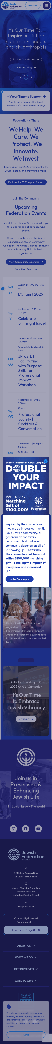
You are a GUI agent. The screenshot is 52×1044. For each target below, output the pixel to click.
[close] (46, 461)
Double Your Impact (20, 579)
